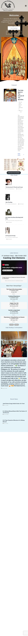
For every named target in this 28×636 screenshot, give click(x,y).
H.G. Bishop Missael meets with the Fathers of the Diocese (15, 411)
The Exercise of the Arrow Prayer (14, 187)
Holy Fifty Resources (14, 32)
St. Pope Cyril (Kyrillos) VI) (11, 203)
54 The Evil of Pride (10, 235)
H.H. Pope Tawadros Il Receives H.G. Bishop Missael (14, 421)
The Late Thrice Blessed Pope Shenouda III (21, 105)
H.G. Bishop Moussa (10, 188)
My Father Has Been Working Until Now (14, 218)
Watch (13, 293)
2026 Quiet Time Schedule (13, 172)
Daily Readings (13, 28)
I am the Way (9, 202)
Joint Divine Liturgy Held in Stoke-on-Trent (14, 403)
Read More (19, 154)
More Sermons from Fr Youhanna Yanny (14, 280)
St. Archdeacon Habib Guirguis (12, 237)
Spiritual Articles (11, 90)
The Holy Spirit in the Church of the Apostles (21, 95)
